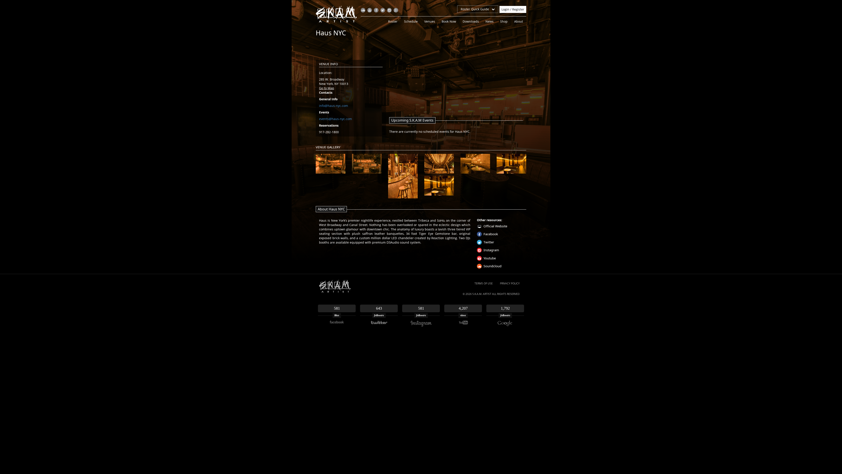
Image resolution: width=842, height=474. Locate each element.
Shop (504, 21)
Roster (393, 21)
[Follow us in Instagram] (389, 10)
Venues (429, 21)
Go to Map (326, 88)
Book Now (449, 21)
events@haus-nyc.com (335, 119)
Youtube (489, 258)
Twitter (488, 242)
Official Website (495, 226)
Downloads (471, 21)
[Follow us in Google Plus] (396, 10)
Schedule (411, 21)
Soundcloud (492, 266)
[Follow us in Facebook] (376, 10)
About (518, 21)
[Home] (338, 13)
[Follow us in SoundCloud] (363, 10)
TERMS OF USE (484, 283)
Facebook (490, 234)
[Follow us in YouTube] (369, 10)
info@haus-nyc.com (333, 106)
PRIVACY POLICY (510, 283)
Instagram (491, 250)
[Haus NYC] (330, 164)
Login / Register (512, 9)
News (489, 21)
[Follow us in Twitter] (382, 10)
